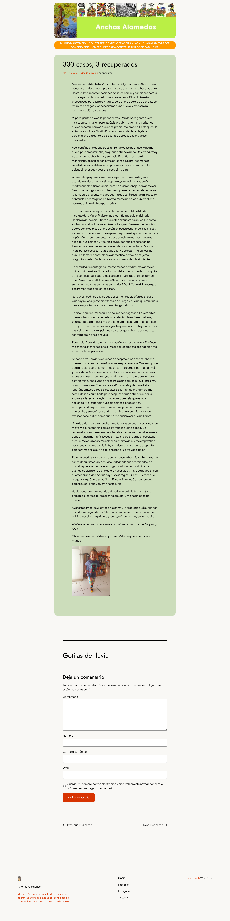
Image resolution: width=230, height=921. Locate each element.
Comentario (71, 696)
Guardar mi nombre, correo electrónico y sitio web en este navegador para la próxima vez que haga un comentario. (115, 786)
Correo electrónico (75, 751)
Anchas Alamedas (29, 886)
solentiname (105, 72)
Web (66, 768)
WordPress (206, 878)
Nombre (69, 735)
